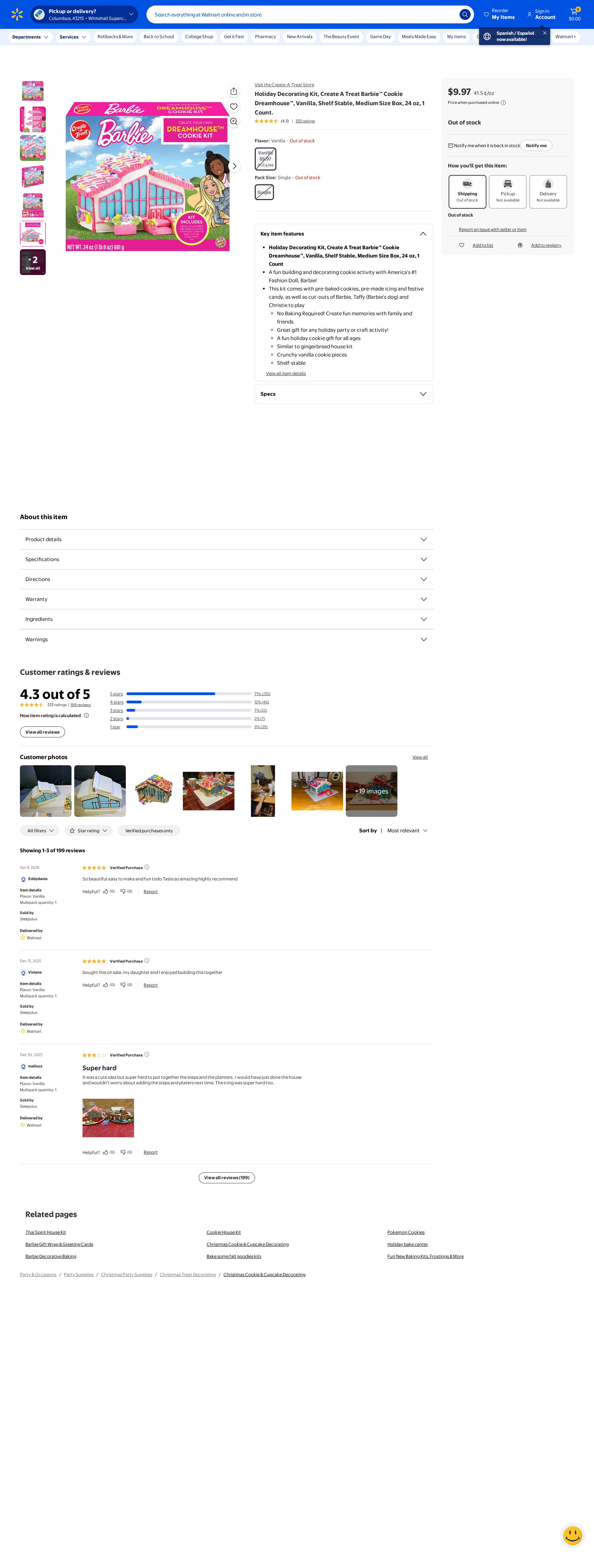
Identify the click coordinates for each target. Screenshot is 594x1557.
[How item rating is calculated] (86, 715)
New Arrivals (299, 36)
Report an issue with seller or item (493, 229)
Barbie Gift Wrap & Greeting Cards (59, 1244)
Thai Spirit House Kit (45, 1232)
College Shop (199, 36)
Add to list (483, 245)
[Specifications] (424, 559)
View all (420, 757)
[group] (285, 121)
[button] (500, 14)
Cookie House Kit (224, 1232)
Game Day (380, 36)
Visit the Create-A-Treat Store (284, 84)
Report (151, 891)
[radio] (265, 159)
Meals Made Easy (419, 36)
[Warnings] (424, 639)
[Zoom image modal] (234, 121)
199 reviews (80, 704)
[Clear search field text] (449, 14)
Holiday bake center (407, 1244)
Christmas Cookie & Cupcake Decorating (248, 1244)
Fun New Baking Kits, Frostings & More (425, 1256)
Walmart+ (566, 36)
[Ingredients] (424, 619)
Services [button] (69, 37)
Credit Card (532, 36)
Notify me (536, 145)
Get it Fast (234, 36)
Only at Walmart (493, 36)
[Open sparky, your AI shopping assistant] (572, 1535)
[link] (371, 791)
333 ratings (305, 121)
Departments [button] (26, 37)
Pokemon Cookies (406, 1232)
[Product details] (424, 539)
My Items (456, 36)
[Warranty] (424, 599)
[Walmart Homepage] (17, 14)
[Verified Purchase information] (147, 867)
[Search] (465, 14)
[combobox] (310, 14)
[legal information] (503, 103)
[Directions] (424, 579)
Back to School (159, 36)
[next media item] (234, 166)
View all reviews (42, 732)
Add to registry (546, 245)
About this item (43, 517)
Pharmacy (265, 36)
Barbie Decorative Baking (50, 1256)
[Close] (127, 37)
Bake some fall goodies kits (234, 1256)
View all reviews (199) (227, 1177)
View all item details (286, 373)
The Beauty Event (341, 36)
